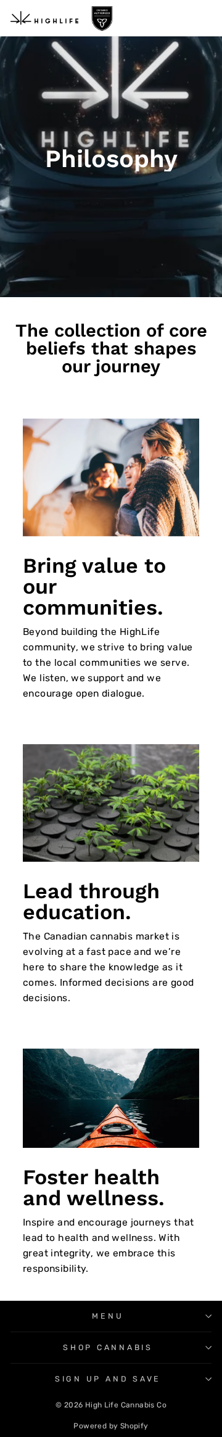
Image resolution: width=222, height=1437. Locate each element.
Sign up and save (108, 1378)
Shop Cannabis (108, 1347)
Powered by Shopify (110, 1426)
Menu (107, 1315)
